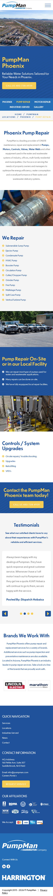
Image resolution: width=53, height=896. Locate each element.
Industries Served (20, 107)
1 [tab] (21, 614)
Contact (5, 742)
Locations (6, 728)
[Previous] (5, 613)
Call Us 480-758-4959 (19, 85)
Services (6, 723)
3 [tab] (28, 614)
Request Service (16, 784)
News (4, 737)
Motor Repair (42, 101)
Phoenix (7, 101)
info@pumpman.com (18, 772)
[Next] (48, 613)
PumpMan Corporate (17, 5)
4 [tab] (32, 614)
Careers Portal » (9, 775)
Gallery (38, 107)
